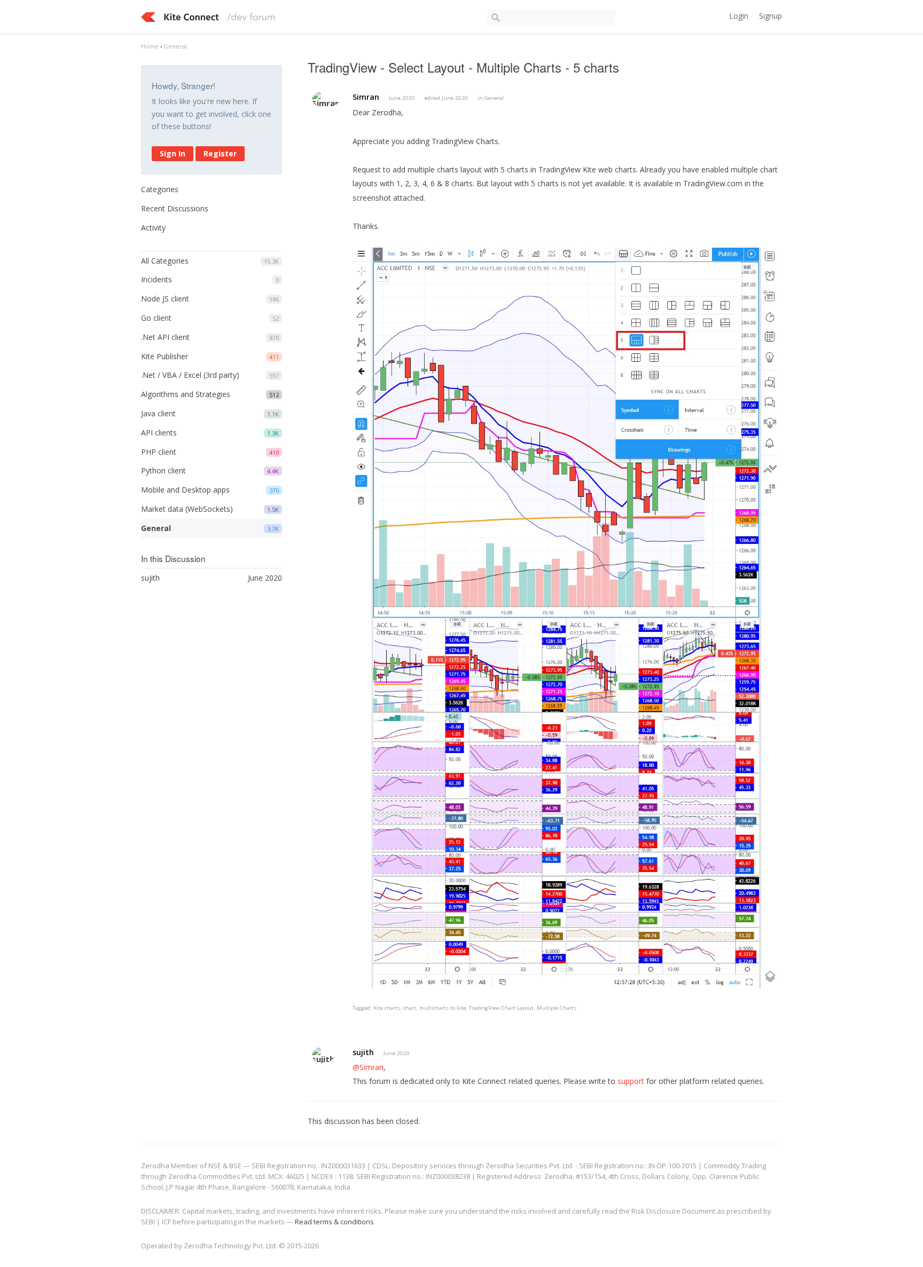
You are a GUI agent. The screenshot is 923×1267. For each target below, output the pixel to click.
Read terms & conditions (334, 1221)
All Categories (165, 261)
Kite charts (386, 1007)
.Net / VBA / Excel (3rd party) (190, 375)
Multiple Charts (556, 1007)
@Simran (368, 1067)
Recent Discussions (174, 208)
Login (738, 16)
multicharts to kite (442, 1007)
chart (409, 1007)
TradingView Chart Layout (501, 1007)
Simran (366, 97)
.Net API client (165, 337)
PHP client (158, 452)
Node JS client (165, 299)
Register (220, 153)
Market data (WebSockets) (187, 509)
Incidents (156, 279)
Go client (156, 318)
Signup (770, 16)
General (156, 528)
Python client (163, 470)
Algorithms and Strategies (185, 394)
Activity (153, 228)
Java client (158, 413)
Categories (159, 189)
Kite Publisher (164, 356)
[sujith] (323, 1055)
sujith (363, 1052)
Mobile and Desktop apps (185, 490)
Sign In (172, 153)
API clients (159, 432)
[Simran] (326, 99)
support (630, 1081)
